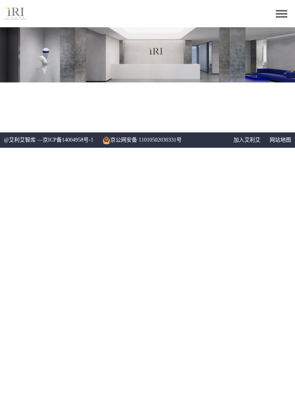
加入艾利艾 (247, 140)
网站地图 (280, 140)
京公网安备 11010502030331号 (146, 140)
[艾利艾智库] (20, 14)
